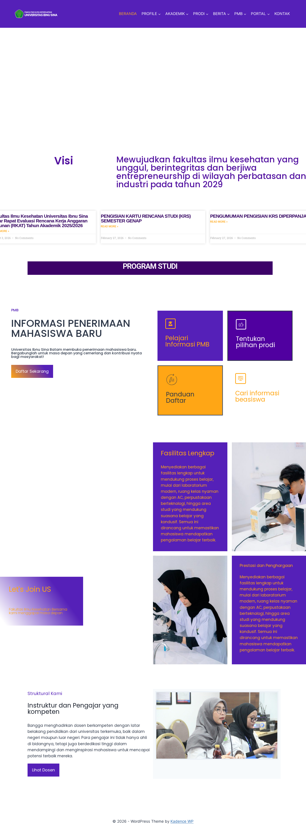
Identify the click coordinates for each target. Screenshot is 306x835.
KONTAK (282, 13)
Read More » (109, 226)
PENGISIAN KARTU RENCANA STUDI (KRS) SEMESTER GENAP (146, 218)
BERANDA (128, 13)
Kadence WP (182, 821)
